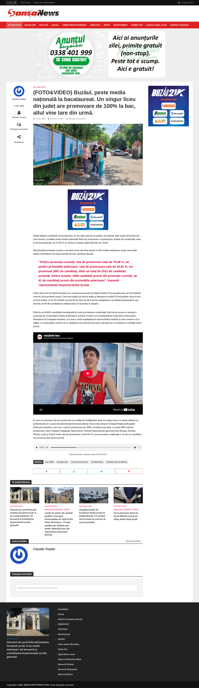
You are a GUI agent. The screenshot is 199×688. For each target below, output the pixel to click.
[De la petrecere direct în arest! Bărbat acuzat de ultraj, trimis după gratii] (128, 495)
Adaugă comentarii (19, 129)
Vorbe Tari (137, 25)
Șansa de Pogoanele (67, 669)
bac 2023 (49, 462)
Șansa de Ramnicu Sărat (57, 509)
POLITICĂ (43, 25)
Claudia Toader (19, 99)
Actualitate (14, 25)
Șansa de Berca (65, 674)
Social (55, 25)
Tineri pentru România (74, 25)
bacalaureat (62, 462)
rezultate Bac (97, 462)
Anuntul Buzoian (179, 25)
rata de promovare (79, 462)
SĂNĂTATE (95, 25)
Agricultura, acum (156, 25)
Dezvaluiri (30, 25)
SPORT (107, 25)
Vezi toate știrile (133, 541)
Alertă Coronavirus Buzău (70, 619)
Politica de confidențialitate (44, 3)
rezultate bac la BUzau (116, 462)
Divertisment (121, 25)
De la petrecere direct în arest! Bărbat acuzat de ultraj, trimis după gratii (126, 516)
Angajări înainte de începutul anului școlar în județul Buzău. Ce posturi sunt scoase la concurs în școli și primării (92, 516)
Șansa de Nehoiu (66, 664)
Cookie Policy (25, 3)
